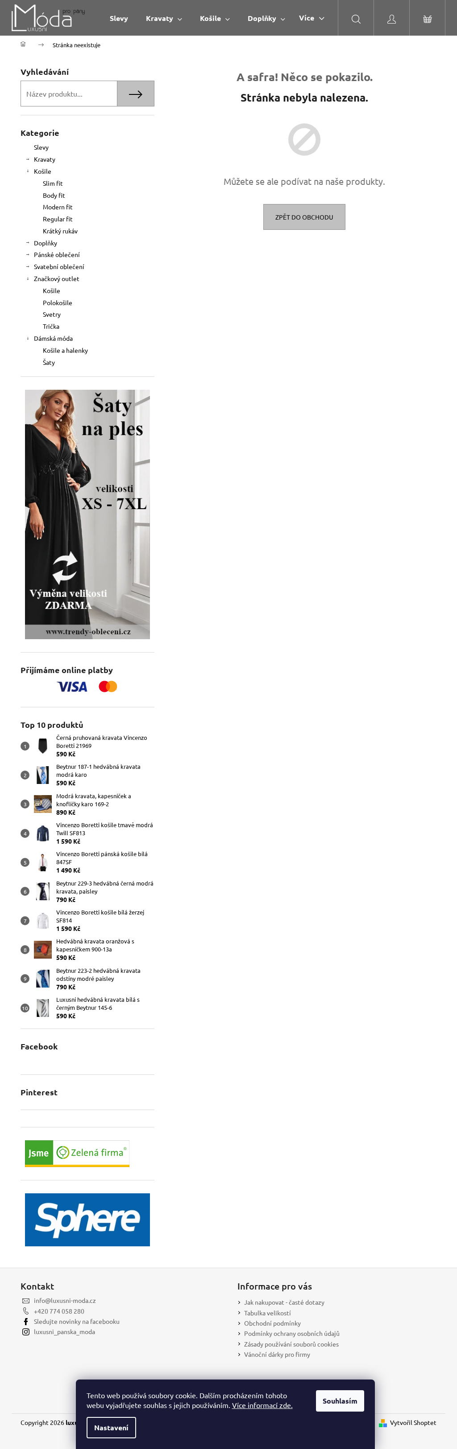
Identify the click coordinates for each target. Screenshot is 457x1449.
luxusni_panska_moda (64, 1331)
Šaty (49, 362)
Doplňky (45, 243)
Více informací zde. (262, 1404)
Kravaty (44, 159)
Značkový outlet (56, 278)
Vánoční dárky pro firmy (277, 1354)
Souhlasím (340, 1400)
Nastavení (111, 1427)
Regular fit (58, 219)
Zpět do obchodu (304, 217)
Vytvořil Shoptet (413, 1422)
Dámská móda (53, 338)
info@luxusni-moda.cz (65, 1300)
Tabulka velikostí (267, 1313)
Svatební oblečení (59, 266)
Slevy (41, 147)
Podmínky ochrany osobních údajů (292, 1333)
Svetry (52, 314)
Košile (42, 171)
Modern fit (58, 207)
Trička (51, 326)
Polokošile (57, 302)
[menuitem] (119, 18)
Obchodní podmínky (272, 1323)
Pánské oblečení (57, 254)
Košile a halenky (65, 350)
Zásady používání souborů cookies (291, 1344)
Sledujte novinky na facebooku (77, 1321)
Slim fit (53, 183)
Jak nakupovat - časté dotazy (284, 1302)
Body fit (54, 195)
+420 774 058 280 (59, 1311)
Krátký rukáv (60, 231)
